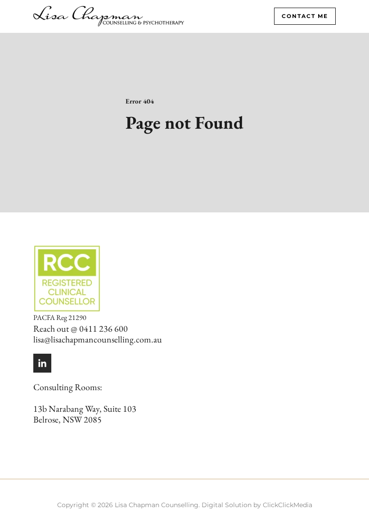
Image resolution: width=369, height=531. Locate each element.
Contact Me (305, 16)
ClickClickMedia (287, 505)
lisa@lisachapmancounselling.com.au (97, 339)
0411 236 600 (103, 328)
